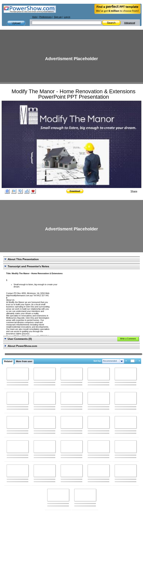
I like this (26, 191)
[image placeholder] (17, 374)
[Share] (128, 191)
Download (75, 191)
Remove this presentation (7, 191)
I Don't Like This (20, 191)
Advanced (129, 23)
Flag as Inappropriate (13, 191)
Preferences (45, 17)
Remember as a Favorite (33, 191)
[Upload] (16, 23)
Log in (67, 17)
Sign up (58, 17)
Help (34, 17)
